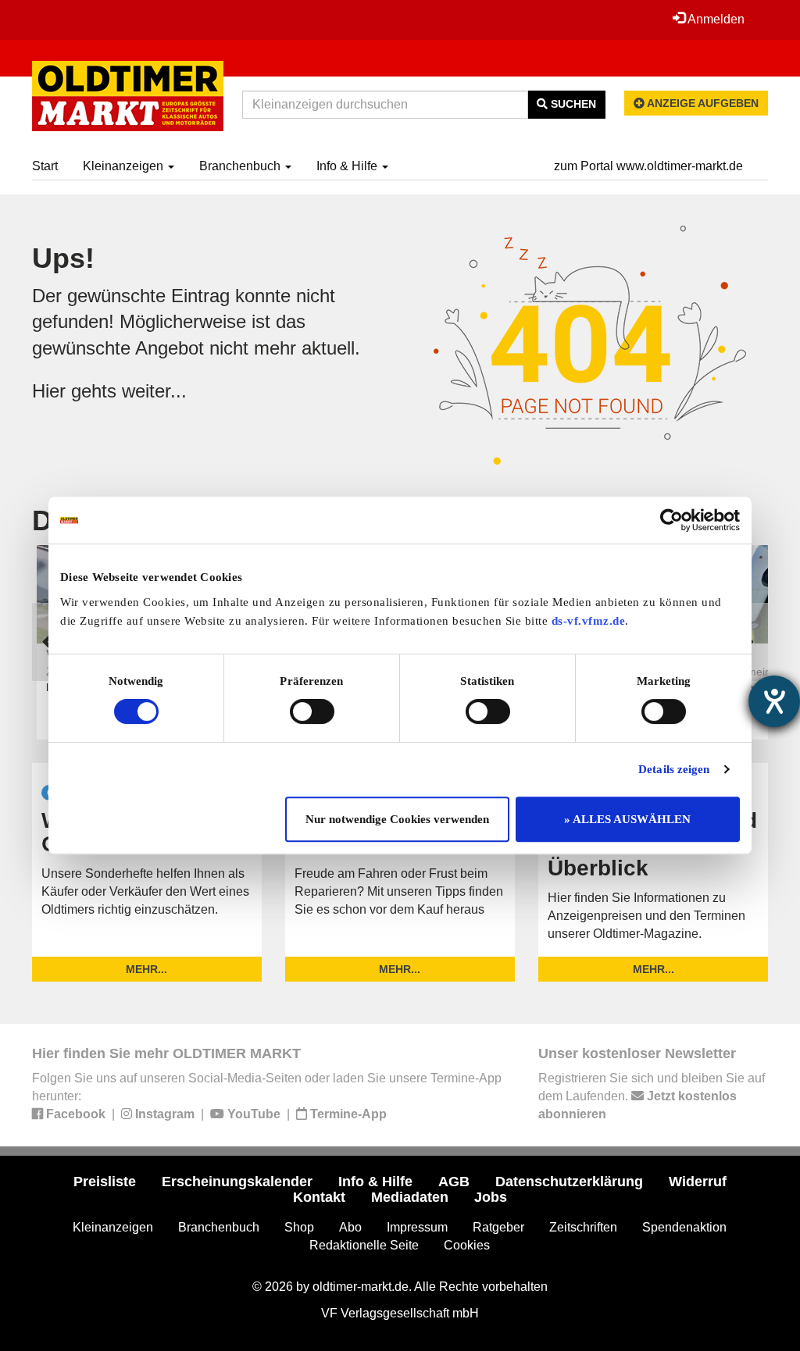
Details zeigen (673, 769)
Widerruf (698, 1181)
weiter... (154, 390)
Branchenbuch (241, 166)
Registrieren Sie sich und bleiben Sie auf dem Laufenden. (651, 1096)
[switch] (312, 711)
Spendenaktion (684, 1227)
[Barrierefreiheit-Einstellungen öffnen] (774, 701)
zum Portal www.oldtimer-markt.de (648, 166)
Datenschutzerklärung (569, 1181)
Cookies (467, 1245)
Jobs (490, 1197)
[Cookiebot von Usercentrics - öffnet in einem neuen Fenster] (671, 520)
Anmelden (715, 19)
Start (45, 166)
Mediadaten (409, 1197)
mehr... (146, 969)
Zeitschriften (583, 1227)
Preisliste (104, 1181)
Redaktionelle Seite (364, 1245)
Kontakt (319, 1197)
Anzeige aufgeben (702, 103)
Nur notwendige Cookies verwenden (397, 819)
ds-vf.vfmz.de (589, 621)
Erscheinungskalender (237, 1181)
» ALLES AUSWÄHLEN (627, 819)
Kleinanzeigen (124, 166)
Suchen (572, 104)
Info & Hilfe (348, 166)
